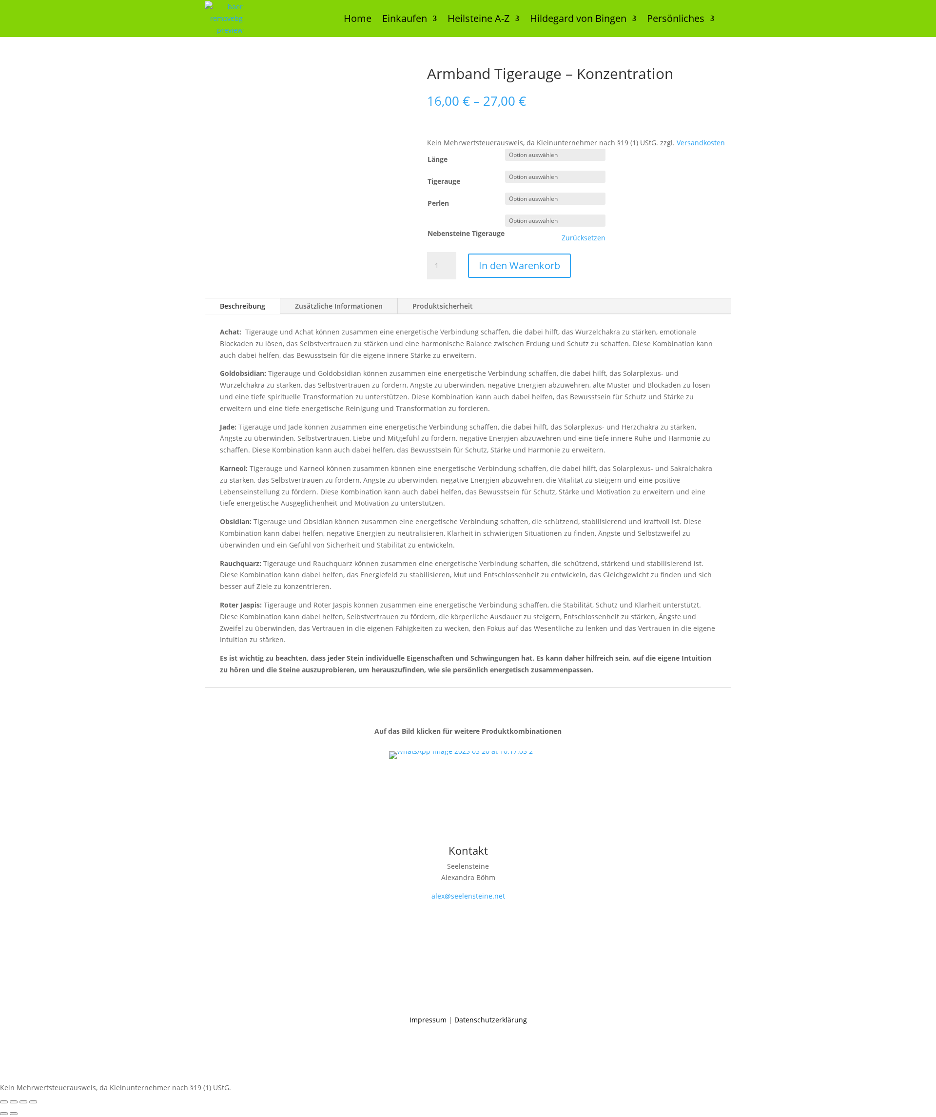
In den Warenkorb (519, 265)
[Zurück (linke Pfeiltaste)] (4, 1113)
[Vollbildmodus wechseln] (14, 1101)
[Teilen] (23, 1101)
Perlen (438, 203)
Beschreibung (242, 306)
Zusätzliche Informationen (339, 306)
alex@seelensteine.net (468, 896)
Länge (438, 159)
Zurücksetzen (583, 238)
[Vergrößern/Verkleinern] (4, 1101)
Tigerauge (444, 181)
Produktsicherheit (442, 306)
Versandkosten (701, 142)
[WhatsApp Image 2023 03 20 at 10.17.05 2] (461, 751)
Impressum (428, 1019)
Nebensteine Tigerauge (466, 233)
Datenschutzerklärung (490, 1019)
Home (357, 18)
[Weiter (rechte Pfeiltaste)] (14, 1113)
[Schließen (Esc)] (33, 1101)
